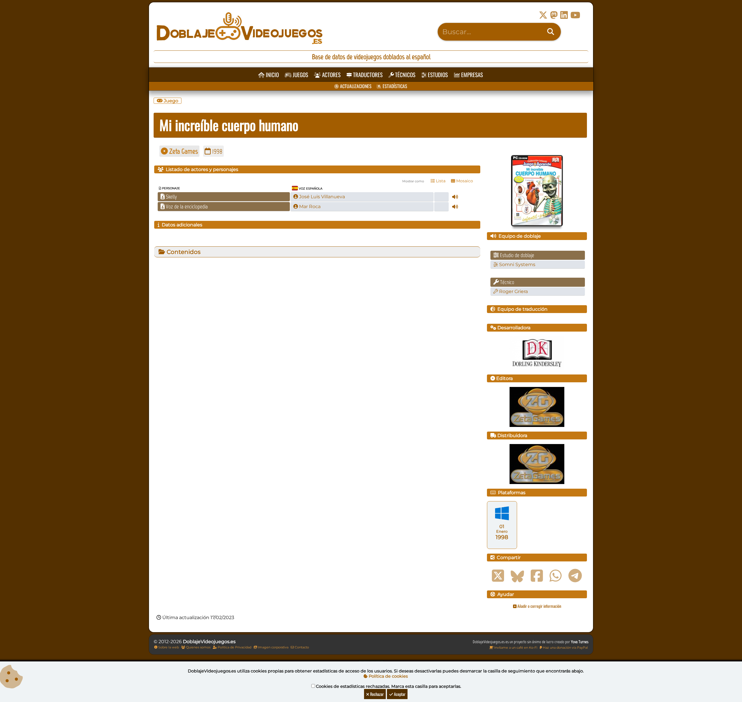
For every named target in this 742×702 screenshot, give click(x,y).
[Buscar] (550, 32)
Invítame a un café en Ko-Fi (515, 647)
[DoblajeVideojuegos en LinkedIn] (564, 15)
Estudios (437, 74)
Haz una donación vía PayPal (565, 647)
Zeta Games (183, 151)
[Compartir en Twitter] (498, 576)
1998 (216, 151)
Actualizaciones (355, 86)
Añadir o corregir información (539, 606)
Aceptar (399, 694)
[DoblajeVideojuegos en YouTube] (575, 15)
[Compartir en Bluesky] (517, 576)
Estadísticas (394, 86)
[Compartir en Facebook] (537, 576)
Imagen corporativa (272, 647)
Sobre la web (168, 647)
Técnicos (404, 74)
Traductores (367, 74)
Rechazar (376, 694)
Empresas (471, 74)
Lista (440, 180)
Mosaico (464, 180)
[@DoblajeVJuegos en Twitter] (543, 15)
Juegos (300, 74)
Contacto (301, 647)
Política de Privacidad (234, 647)
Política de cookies (388, 676)
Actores (331, 74)
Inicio (272, 74)
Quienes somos (197, 647)
